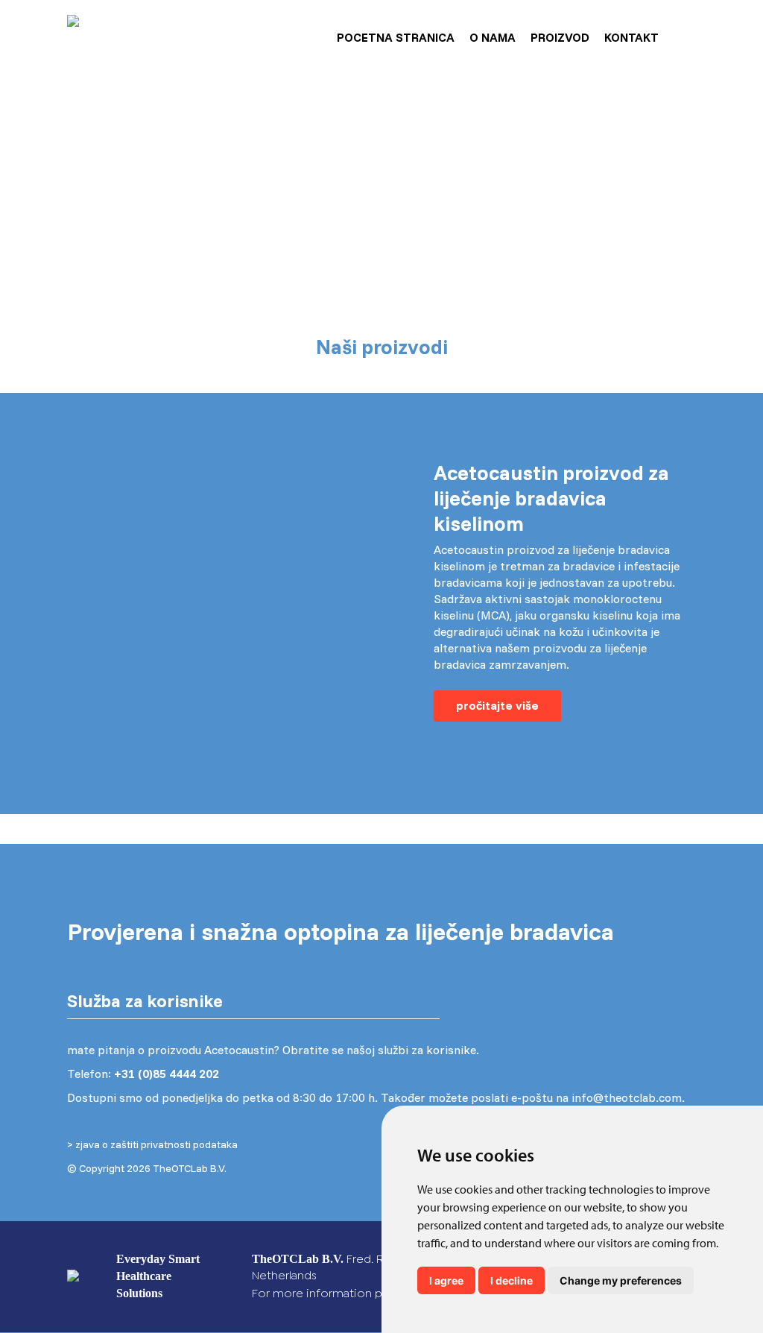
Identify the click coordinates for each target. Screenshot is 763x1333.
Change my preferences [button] (621, 1280)
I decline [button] (511, 1280)
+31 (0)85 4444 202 (166, 1073)
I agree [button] (446, 1280)
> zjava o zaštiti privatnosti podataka (152, 1144)
